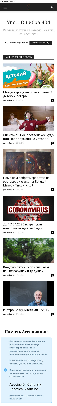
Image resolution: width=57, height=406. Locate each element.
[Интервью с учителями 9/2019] (28, 293)
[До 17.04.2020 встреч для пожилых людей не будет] (28, 208)
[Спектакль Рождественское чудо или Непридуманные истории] (28, 118)
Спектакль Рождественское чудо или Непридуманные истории (28, 137)
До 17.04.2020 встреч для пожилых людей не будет (22, 226)
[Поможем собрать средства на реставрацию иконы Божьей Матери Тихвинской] (28, 161)
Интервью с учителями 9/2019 (26, 310)
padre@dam (8, 100)
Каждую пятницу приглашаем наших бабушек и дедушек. (26, 269)
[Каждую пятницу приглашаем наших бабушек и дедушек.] (28, 250)
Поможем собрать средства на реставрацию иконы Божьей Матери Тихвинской (26, 181)
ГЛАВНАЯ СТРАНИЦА (41, 43)
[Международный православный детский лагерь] (28, 75)
